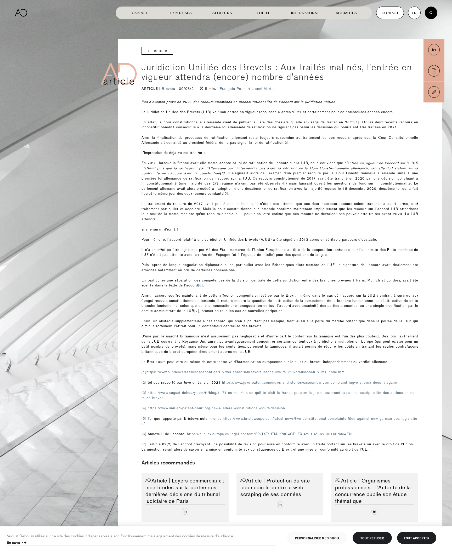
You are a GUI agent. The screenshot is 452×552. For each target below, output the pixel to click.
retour (160, 51)
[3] (144, 393)
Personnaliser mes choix (317, 538)
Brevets (169, 89)
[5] (225, 194)
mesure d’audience (217, 535)
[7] (196, 311)
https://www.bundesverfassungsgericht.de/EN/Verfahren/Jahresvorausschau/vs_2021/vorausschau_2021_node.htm (245, 372)
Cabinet (140, 13)
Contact (390, 13)
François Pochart (235, 89)
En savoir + (17, 542)
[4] (283, 183)
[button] (434, 92)
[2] (286, 143)
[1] (356, 122)
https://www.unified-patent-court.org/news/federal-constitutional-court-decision (216, 408)
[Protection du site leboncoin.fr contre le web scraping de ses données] (280, 505)
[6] (200, 285)
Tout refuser (372, 538)
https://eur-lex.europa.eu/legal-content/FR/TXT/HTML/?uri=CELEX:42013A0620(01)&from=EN (269, 434)
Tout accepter (417, 538)
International (305, 13)
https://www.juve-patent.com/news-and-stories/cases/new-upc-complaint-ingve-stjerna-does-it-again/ (309, 382)
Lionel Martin (263, 89)
